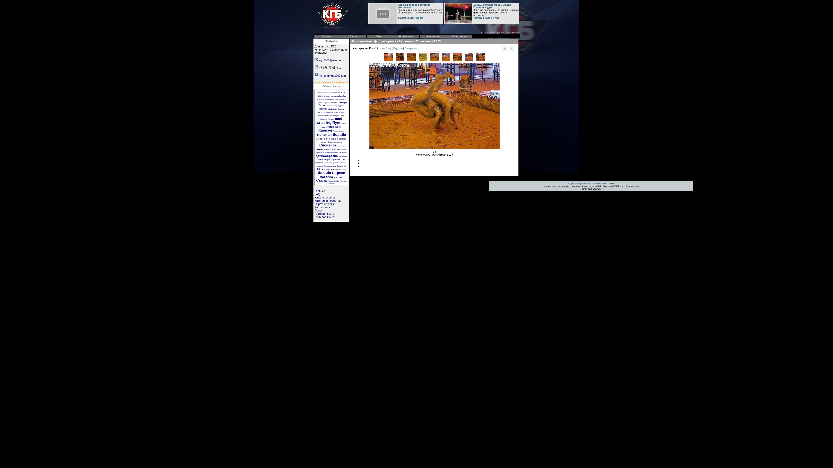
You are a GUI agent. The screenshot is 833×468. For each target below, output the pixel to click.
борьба (330, 142)
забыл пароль (496, 32)
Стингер (331, 119)
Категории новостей (328, 200)
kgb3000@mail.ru (330, 60)
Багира (333, 102)
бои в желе (343, 156)
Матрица (326, 177)
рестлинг (336, 163)
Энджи (341, 131)
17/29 (437, 41)
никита (328, 96)
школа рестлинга (338, 115)
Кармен (325, 130)
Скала (321, 180)
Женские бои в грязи (327, 139)
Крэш (343, 112)
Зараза (326, 102)
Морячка (329, 112)
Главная (320, 191)
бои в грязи (341, 166)
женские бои (326, 149)
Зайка (341, 177)
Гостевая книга (324, 213)
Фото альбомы (361, 41)
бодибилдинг (334, 126)
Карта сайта (322, 207)
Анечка (343, 152)
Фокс (336, 177)
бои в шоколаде (330, 166)
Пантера (343, 181)
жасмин (324, 142)
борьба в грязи (331, 173)
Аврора (335, 131)
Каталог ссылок (325, 197)
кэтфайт (327, 159)
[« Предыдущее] (388, 61)
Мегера (321, 112)
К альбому (386, 48)
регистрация (513, 32)
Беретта (329, 106)
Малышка (341, 149)
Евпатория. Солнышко (415, 41)
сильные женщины (331, 170)
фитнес (323, 108)
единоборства (327, 156)
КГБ (320, 169)
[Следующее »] (446, 61)
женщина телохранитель (327, 153)
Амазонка (338, 142)
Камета (337, 112)
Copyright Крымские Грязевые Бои (587, 183)
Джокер (343, 139)
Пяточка (323, 119)
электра (340, 146)
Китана (341, 109)
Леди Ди (332, 109)
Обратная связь (325, 204)
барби (336, 181)
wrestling (342, 170)
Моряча (330, 181)
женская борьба (331, 135)
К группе (398, 48)
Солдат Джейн (338, 106)
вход (483, 32)
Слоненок (327, 145)
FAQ (317, 194)
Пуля (336, 123)
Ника (320, 159)
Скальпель (328, 163)
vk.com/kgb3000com (333, 75)
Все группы (411, 48)
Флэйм (320, 93)
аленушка (331, 183)
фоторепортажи (385, 41)
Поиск (318, 210)
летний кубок (328, 99)
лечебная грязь (323, 116)
